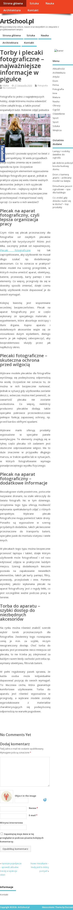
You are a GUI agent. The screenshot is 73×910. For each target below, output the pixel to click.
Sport (55, 117)
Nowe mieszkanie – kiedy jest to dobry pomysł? (40, 867)
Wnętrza (57, 130)
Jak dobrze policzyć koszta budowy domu (63, 166)
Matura (56, 97)
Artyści (56, 76)
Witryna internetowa (11, 822)
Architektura (12, 10)
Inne (55, 93)
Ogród (56, 109)
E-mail (33, 815)
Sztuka (34, 3)
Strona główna (13, 3)
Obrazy (56, 105)
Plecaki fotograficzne (15, 250)
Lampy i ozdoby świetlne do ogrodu (61, 154)
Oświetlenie (59, 113)
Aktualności (59, 68)
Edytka (6, 85)
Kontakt (33, 10)
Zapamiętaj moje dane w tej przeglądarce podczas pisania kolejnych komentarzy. (21, 838)
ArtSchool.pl (17, 21)
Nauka (49, 3)
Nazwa (33, 808)
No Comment (9, 87)
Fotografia (43, 85)
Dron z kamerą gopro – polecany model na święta (62, 177)
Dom (55, 80)
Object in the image (25, 795)
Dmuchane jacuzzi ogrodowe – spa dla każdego (62, 189)
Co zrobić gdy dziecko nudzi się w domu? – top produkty (62, 202)
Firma (56, 84)
